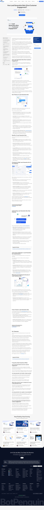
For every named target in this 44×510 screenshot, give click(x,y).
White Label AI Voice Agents (39, 472)
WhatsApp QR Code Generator (11, 486)
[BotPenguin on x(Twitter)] (39, 493)
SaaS (30, 475)
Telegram (11, 474)
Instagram (11, 471)
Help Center (17, 472)
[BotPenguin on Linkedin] (37, 493)
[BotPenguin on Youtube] (36, 493)
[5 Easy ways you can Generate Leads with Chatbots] (22, 424)
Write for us (3, 473)
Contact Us (3, 470)
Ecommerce (31, 472)
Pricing (26, 1)
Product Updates (17, 473)
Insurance (31, 476)
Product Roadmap (18, 474)
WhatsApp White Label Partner (39, 474)
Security (2, 472)
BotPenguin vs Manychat (25, 470)
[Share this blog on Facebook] (3, 64)
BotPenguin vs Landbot (25, 474)
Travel (30, 474)
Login (37, 1)
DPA (16, 493)
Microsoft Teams (11, 475)
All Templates (17, 477)
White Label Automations (39, 478)
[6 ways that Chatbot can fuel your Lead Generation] (35, 438)
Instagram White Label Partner (39, 476)
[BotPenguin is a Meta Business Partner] (4, 466)
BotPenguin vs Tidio (25, 472)
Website (10, 472)
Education (31, 471)
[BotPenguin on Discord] (41, 493)
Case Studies (17, 471)
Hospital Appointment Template (25, 489)
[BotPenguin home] (5, 462)
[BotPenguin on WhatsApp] (40, 493)
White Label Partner (39, 470)
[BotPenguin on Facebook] (33, 493)
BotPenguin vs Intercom (25, 471)
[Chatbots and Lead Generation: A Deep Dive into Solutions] (8, 424)
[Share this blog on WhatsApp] (8, 64)
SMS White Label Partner (39, 477)
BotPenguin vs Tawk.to (25, 473)
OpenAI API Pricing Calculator (11, 488)
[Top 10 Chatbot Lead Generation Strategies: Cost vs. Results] (22, 438)
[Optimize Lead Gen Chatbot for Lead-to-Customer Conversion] (35, 424)
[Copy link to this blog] (7, 64)
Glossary (3, 474)
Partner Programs (3, 471)
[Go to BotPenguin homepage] (3, 1)
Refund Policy (14, 493)
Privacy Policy (8, 493)
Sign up (22, 457)
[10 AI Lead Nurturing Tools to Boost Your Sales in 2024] (8, 438)
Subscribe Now (37, 48)
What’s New (3, 475)
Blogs (16, 470)
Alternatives (24, 477)
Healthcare (31, 470)
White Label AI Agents (39, 471)
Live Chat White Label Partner (39, 479)
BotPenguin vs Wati (25, 475)
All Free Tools (17, 476)
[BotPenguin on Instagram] (34, 493)
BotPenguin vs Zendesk (25, 476)
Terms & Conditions (4, 493)
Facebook (11, 473)
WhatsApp (11, 470)
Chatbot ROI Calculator (18, 475)
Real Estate (31, 473)
